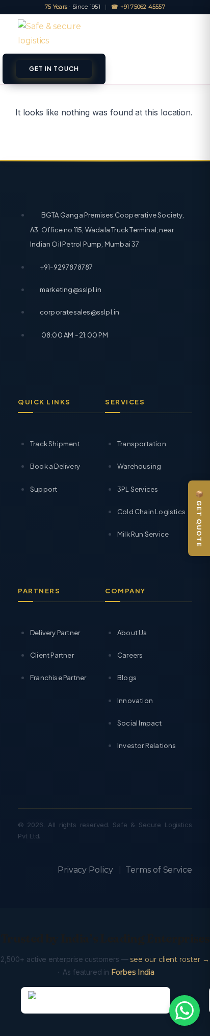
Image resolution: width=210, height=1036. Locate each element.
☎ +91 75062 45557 (138, 7)
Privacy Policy (85, 870)
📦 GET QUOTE (199, 518)
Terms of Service (158, 870)
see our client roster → (169, 959)
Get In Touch (54, 69)
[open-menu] (186, 33)
